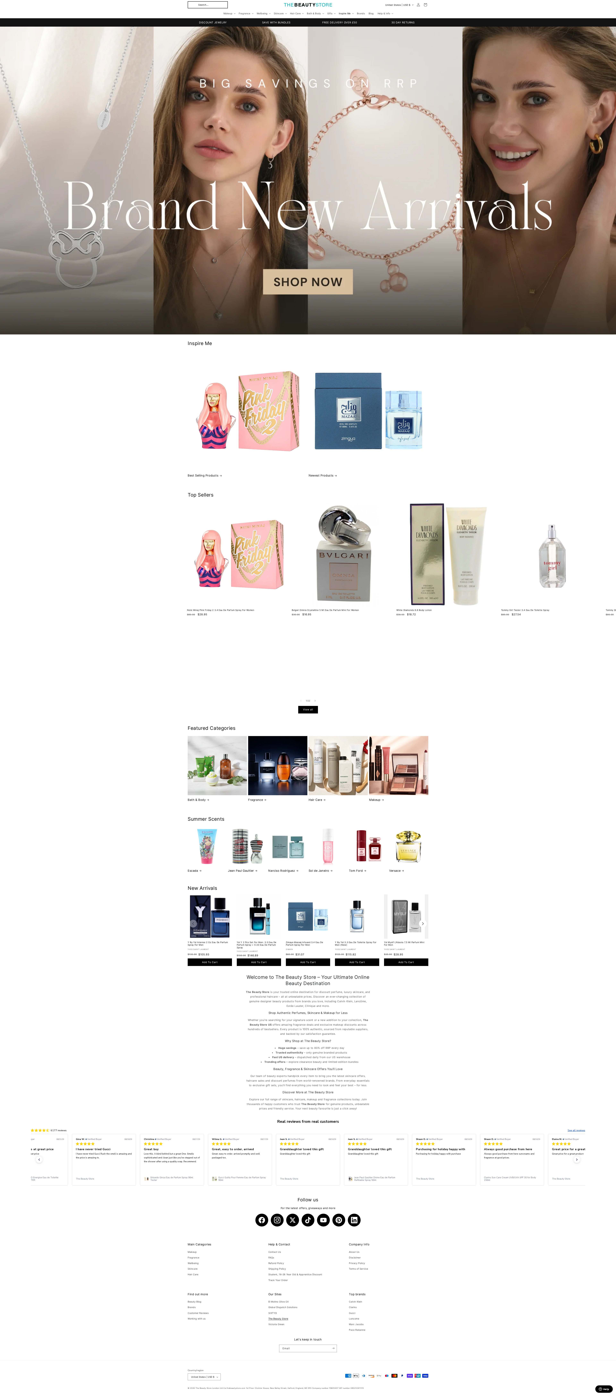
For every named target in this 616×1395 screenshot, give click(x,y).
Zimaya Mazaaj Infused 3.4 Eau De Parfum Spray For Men (304, 943)
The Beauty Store (278, 1318)
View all (308, 709)
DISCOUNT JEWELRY (213, 22)
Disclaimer (355, 1257)
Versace (395, 870)
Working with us (197, 1318)
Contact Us (274, 1251)
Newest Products (321, 475)
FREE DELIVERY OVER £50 (339, 22)
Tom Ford (356, 870)
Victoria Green (276, 1324)
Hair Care (315, 799)
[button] (208, 4)
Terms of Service (358, 1268)
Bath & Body (197, 799)
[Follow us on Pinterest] (338, 1220)
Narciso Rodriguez (281, 870)
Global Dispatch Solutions (282, 1307)
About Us (354, 1251)
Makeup (375, 799)
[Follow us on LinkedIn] (354, 1220)
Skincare (193, 1268)
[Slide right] (315, 700)
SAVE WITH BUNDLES (276, 22)
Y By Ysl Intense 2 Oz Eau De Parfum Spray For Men (208, 943)
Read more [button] (445, 1165)
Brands (192, 1307)
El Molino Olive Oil (278, 1301)
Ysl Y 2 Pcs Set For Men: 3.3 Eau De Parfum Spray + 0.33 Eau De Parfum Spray (256, 945)
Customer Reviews (198, 1313)
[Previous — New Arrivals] (193, 923)
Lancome (354, 1318)
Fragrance (255, 799)
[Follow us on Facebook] (261, 1220)
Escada (193, 870)
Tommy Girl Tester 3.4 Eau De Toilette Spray (525, 610)
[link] (36, 1178)
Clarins (353, 1307)
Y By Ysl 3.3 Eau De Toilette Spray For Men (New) (355, 943)
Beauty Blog (194, 1301)
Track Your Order (278, 1280)
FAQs (271, 1257)
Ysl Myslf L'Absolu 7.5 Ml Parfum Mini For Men (404, 943)
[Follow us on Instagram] (277, 1220)
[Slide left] (300, 700)
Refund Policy (276, 1263)
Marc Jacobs (356, 1324)
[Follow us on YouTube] (323, 1220)
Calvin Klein (355, 1301)
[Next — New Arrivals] (423, 923)
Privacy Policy (357, 1263)
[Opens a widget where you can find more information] (604, 1389)
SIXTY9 (272, 1313)
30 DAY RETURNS (403, 22)
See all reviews (576, 1130)
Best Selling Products (203, 475)
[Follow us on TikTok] (308, 1220)
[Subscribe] (333, 1348)
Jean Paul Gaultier (241, 870)
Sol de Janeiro (319, 870)
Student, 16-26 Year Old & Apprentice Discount (295, 1274)
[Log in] (418, 4)
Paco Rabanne (357, 1330)
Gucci (352, 1313)
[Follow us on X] (292, 1220)
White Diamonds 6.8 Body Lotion (414, 610)
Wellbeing (193, 1263)
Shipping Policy (277, 1268)
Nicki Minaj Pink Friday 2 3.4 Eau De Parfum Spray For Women (220, 610)
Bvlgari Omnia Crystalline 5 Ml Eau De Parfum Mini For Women (325, 610)
